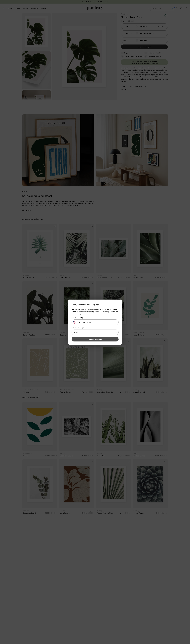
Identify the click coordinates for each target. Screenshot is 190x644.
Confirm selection (95, 339)
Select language (78, 328)
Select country (78, 318)
